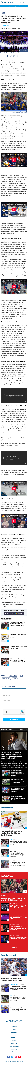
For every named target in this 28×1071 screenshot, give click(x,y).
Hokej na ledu (5, 678)
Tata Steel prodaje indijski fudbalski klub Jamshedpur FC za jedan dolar (18, 781)
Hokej (14, 678)
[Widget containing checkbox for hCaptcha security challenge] (14, 712)
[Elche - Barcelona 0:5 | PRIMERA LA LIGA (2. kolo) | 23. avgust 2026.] (5, 928)
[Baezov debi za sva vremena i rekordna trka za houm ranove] (14, 967)
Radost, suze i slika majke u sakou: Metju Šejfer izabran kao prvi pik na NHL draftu (17, 864)
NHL (3, 12)
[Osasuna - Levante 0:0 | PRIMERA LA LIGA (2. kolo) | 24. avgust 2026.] (14, 886)
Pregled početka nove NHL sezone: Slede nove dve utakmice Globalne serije (17, 624)
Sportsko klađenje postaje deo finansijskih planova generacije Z (17, 789)
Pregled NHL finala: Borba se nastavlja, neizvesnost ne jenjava (18, 636)
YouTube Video (7, 876)
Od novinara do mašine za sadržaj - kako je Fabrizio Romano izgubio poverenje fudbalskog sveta (11, 755)
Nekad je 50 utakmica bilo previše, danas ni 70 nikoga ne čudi (18, 798)
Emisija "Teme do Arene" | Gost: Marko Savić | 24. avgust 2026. (18, 917)
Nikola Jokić (13, 675)
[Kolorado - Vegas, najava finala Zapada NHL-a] (5, 650)
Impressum (14, 1035)
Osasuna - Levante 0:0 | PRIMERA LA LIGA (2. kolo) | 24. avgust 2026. (13, 899)
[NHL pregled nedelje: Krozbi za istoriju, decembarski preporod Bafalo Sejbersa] (14, 820)
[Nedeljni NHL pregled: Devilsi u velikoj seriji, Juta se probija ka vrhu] (5, 843)
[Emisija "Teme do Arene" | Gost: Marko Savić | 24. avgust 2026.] (5, 917)
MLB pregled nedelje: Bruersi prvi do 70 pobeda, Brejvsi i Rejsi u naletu (18, 999)
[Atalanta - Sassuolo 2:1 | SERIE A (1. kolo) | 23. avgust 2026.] (5, 939)
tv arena (8, 1061)
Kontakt (14, 1052)
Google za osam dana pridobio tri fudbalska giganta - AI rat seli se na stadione (17, 773)
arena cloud (14, 1032)
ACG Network (14, 1038)
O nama (14, 1040)
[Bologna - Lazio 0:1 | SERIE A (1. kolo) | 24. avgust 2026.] (5, 907)
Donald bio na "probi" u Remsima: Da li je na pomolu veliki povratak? (18, 1009)
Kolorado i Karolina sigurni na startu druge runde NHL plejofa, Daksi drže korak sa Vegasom (18, 660)
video (14, 1029)
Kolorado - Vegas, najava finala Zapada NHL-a (18, 647)
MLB (2, 975)
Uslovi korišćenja (14, 1046)
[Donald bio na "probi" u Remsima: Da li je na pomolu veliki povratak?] (5, 1009)
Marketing (14, 1049)
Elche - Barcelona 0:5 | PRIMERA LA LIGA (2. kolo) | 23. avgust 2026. (18, 928)
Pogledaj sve (22, 729)
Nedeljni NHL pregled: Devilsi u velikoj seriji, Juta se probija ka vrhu (18, 843)
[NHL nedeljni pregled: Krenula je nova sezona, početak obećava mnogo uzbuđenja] (5, 853)
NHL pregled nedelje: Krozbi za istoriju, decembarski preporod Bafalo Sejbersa (11, 833)
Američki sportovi (8, 955)
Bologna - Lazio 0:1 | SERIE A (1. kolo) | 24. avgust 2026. (18, 906)
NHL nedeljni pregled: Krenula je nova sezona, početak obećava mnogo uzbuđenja (17, 854)
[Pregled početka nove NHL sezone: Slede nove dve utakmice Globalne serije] (5, 626)
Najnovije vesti (14, 984)
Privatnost (14, 1043)
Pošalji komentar (14, 719)
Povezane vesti (6, 619)
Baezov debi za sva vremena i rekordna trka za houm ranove (11, 979)
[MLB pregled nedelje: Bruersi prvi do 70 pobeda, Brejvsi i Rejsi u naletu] (5, 999)
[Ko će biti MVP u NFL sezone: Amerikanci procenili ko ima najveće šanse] (5, 988)
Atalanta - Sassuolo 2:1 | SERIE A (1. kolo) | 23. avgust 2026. (18, 938)
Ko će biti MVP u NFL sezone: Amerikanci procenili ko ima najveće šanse (18, 988)
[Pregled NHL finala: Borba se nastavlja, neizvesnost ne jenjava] (5, 638)
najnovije (14, 1026)
